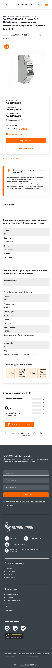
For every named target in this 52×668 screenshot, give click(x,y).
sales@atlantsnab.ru (15, 184)
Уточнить (23, 128)
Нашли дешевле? (15, 120)
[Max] (7, 628)
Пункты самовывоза (13, 601)
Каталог (9, 568)
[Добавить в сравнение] (40, 35)
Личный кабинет (12, 594)
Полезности (26, 435)
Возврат (9, 610)
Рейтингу (36, 433)
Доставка (9, 597)
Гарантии (9, 607)
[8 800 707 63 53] (13, 538)
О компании (10, 571)
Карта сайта (10, 577)
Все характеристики (11, 158)
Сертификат (16, 373)
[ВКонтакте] (23, 627)
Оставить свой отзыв (21, 424)
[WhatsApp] (15, 627)
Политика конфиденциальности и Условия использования (34, 655)
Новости (9, 574)
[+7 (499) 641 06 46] (33, 538)
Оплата (9, 604)
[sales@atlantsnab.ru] (15, 544)
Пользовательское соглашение (10, 655)
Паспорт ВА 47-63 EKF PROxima (23, 373)
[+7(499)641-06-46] (24, 4)
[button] (26, 494)
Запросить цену (26, 141)
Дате (23, 433)
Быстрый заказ (26, 148)
